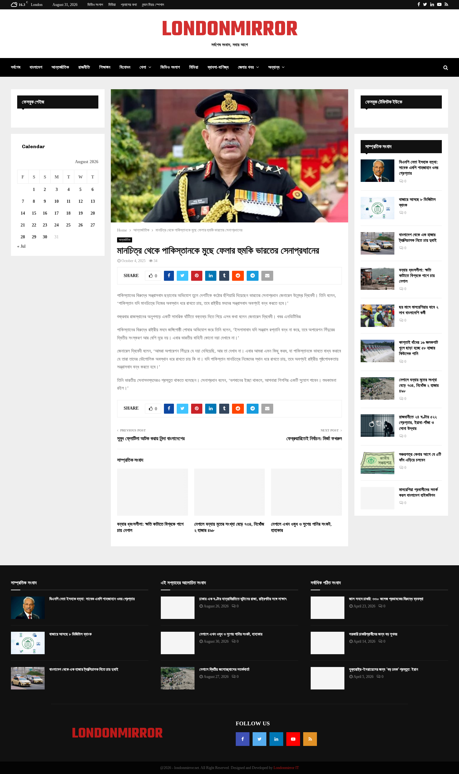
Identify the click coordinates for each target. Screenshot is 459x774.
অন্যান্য (273, 67)
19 (80, 213)
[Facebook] (242, 739)
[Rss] (310, 739)
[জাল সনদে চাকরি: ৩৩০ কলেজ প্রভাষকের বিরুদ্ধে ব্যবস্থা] (327, 607)
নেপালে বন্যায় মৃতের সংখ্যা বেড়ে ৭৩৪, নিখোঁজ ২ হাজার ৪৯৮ (419, 385)
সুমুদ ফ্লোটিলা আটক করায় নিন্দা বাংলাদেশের (151, 438)
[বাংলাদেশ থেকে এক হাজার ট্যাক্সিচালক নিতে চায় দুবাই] (377, 243)
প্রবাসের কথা (129, 4)
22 (34, 225)
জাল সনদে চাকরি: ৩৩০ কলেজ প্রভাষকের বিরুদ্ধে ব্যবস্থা (386, 598)
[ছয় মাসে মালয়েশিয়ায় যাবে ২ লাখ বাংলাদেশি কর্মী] (377, 315)
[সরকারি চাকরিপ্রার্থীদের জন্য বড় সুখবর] (327, 643)
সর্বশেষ (15, 67)
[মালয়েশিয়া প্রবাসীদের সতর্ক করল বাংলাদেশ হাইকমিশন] (377, 498)
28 (23, 237)
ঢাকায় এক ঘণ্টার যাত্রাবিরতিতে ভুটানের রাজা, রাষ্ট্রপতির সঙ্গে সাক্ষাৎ (243, 598)
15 (34, 213)
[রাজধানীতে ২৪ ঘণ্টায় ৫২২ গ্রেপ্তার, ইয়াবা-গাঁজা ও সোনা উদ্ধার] (377, 425)
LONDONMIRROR (230, 30)
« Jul (21, 246)
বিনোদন (125, 67)
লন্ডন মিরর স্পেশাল (153, 4)
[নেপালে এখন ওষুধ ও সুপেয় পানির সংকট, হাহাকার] (178, 643)
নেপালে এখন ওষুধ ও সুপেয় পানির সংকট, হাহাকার (230, 634)
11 (69, 201)
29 (34, 237)
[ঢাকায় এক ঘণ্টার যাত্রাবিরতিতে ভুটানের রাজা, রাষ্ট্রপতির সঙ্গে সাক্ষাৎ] (178, 607)
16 (45, 213)
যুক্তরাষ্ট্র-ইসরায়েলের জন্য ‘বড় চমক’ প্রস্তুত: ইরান (383, 669)
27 (93, 225)
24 (56, 225)
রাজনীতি (84, 67)
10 (56, 201)
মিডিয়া (112, 4)
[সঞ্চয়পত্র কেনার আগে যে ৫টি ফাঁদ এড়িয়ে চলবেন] (377, 463)
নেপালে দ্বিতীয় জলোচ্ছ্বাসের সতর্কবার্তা (224, 669)
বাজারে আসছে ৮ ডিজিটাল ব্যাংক (70, 634)
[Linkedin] (276, 739)
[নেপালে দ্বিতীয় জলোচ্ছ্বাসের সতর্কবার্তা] (178, 678)
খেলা (143, 67)
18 (68, 213)
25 (68, 225)
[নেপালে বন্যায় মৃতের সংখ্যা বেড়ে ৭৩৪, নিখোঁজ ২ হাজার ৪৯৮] (377, 388)
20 (93, 213)
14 (23, 213)
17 (56, 213)
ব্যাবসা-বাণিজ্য (218, 67)
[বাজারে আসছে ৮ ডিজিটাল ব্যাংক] (377, 208)
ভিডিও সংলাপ (95, 4)
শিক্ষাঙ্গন (104, 67)
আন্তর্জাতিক (60, 67)
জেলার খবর (246, 67)
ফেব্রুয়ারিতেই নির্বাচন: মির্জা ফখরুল (314, 438)
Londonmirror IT (286, 768)
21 (23, 225)
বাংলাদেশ (36, 67)
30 (45, 237)
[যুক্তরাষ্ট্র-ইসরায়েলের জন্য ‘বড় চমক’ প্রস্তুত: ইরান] (327, 678)
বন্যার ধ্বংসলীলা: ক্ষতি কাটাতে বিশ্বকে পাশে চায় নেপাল (417, 276)
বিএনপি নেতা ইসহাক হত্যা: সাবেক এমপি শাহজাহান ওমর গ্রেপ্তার (418, 168)
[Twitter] (259, 739)
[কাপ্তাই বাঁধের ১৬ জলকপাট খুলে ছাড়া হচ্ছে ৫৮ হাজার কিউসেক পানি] (377, 351)
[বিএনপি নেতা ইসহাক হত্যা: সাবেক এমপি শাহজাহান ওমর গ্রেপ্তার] (377, 170)
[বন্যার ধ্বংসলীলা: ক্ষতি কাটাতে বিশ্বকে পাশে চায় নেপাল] (377, 278)
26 (80, 225)
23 (45, 225)
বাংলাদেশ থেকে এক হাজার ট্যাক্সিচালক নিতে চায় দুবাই (83, 669)
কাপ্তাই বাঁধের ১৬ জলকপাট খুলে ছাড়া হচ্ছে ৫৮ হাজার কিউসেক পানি (418, 348)
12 (80, 201)
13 (93, 201)
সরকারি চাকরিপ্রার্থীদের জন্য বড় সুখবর (373, 634)
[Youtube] (293, 739)
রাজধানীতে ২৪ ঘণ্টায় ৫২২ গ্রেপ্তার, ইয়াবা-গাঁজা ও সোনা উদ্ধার (418, 423)
